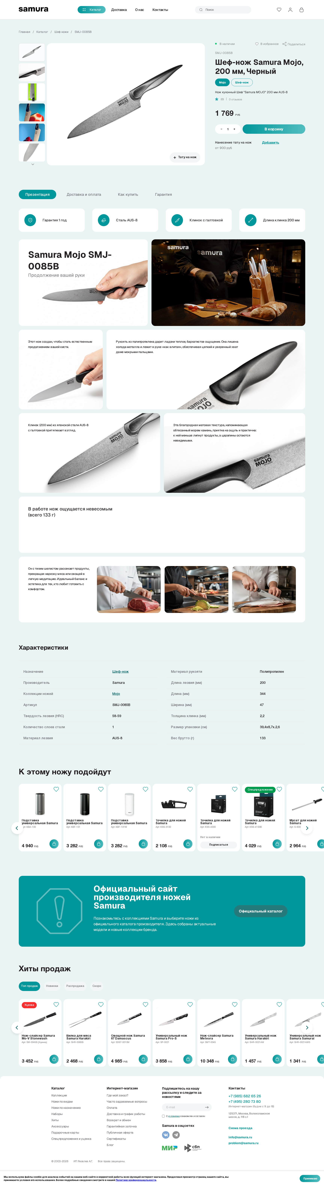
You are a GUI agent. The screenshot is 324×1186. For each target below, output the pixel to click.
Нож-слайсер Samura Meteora (216, 1037)
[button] (33, 164)
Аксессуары (60, 1126)
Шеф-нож (242, 82)
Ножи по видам (62, 1102)
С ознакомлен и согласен (185, 1116)
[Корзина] (301, 10)
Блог (110, 1145)
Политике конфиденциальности (136, 1180)
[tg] (176, 1135)
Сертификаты (116, 1139)
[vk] (166, 1135)
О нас (139, 10)
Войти (290, 10)
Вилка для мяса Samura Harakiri (78, 1037)
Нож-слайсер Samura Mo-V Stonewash (38, 1037)
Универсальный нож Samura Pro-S (171, 1037)
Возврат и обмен (119, 1120)
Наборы (57, 1114)
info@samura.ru (240, 1137)
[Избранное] (279, 10)
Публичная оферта (120, 1133)
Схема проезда (240, 1128)
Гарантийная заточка (122, 1126)
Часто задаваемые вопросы (127, 1102)
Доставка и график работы (126, 1114)
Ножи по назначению (66, 1108)
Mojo (222, 82)
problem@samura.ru (244, 1143)
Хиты (55, 1120)
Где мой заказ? (117, 1095)
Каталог (95, 10)
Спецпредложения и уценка (71, 1139)
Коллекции (59, 1095)
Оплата (112, 1108)
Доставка (119, 10)
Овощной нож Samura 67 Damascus (128, 1037)
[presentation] (17, 828)
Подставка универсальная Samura (40, 822)
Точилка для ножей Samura (171, 822)
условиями (174, 1116)
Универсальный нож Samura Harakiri (260, 1037)
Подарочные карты (65, 1133)
